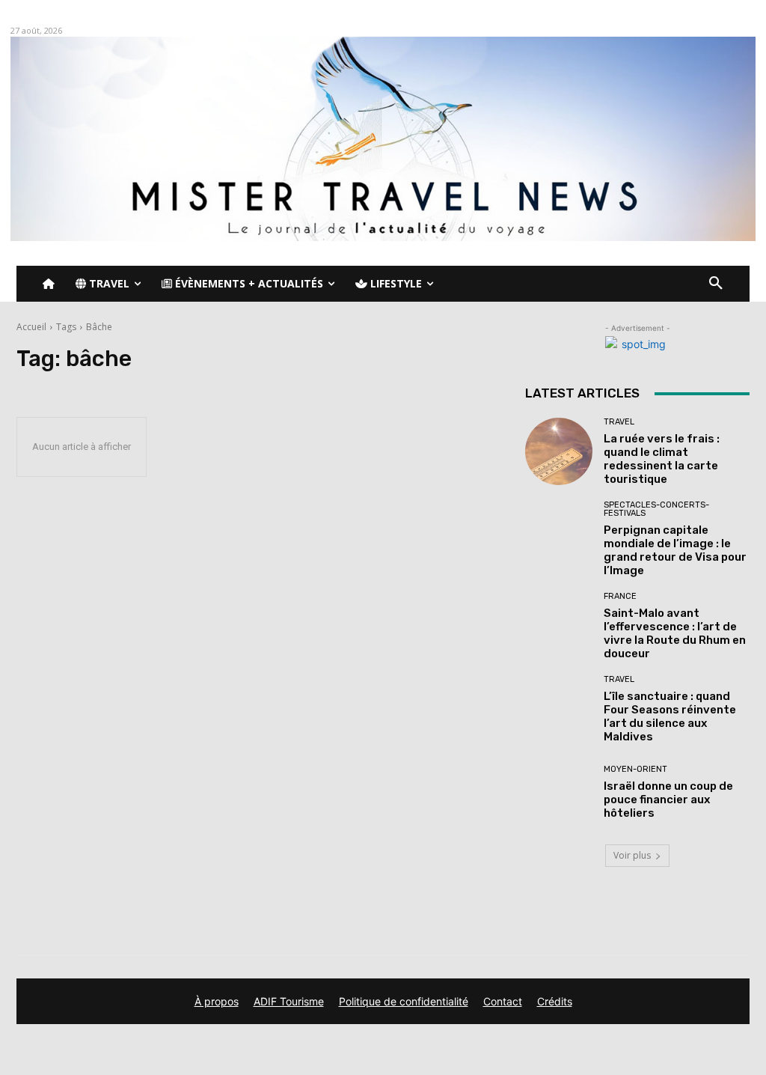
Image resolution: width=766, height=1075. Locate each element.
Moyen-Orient (635, 769)
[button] (716, 284)
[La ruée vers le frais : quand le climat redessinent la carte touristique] (558, 451)
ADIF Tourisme (289, 1001)
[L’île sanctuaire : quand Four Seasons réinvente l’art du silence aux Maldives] (558, 709)
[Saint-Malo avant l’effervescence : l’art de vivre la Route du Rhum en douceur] (558, 626)
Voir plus (632, 855)
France (620, 596)
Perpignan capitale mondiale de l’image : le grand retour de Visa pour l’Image (675, 550)
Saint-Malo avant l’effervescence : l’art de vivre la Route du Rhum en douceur (675, 633)
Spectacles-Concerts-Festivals (656, 509)
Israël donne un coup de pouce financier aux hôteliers (668, 799)
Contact (502, 1001)
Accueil (31, 326)
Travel (619, 422)
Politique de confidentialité (403, 1001)
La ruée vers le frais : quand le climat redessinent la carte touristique (662, 459)
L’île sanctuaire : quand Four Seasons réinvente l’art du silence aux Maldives (670, 716)
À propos (216, 1001)
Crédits (554, 1001)
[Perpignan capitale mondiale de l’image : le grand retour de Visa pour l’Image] (558, 534)
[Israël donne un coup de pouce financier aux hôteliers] (558, 792)
